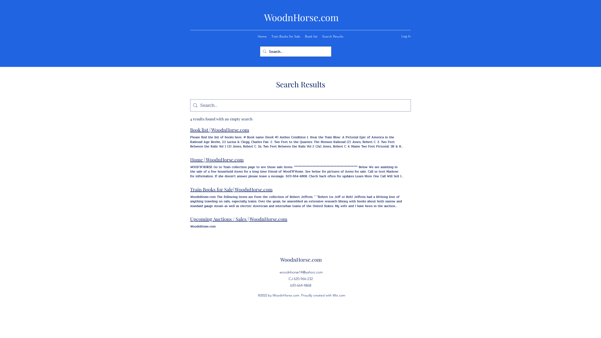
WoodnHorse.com (301, 17)
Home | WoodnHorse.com (217, 159)
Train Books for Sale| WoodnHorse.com (231, 189)
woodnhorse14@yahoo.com (301, 272)
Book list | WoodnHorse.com (219, 130)
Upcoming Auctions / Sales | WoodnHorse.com (238, 219)
